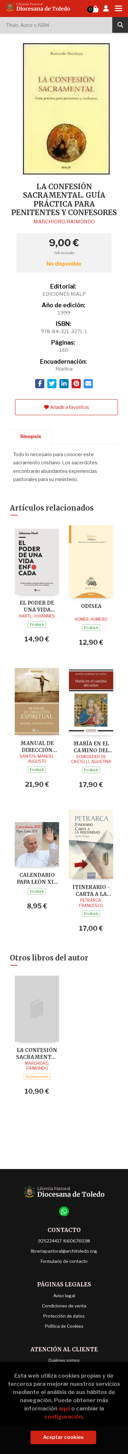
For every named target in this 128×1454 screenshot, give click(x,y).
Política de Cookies (64, 1326)
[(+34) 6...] (64, 1211)
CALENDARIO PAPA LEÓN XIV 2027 (37, 878)
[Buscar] (120, 25)
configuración (63, 1416)
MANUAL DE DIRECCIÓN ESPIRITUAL (37, 746)
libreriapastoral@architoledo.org (64, 1251)
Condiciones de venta (64, 1305)
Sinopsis (30, 436)
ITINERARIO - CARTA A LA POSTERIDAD (91, 890)
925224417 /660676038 (64, 1240)
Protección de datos (64, 1316)
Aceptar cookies (63, 1437)
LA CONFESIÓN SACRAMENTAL (37, 1053)
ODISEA (91, 606)
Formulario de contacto (64, 1261)
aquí (64, 1408)
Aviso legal (64, 1295)
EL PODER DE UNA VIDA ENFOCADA (37, 606)
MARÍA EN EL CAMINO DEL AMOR (91, 746)
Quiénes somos (64, 1360)
